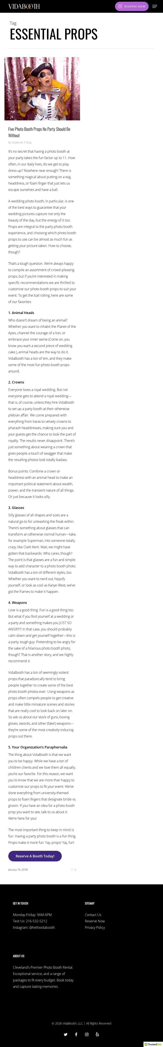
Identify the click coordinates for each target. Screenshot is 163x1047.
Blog (28, 142)
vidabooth (17, 142)
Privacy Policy (95, 927)
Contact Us (93, 914)
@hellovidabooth (42, 927)
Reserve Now (95, 921)
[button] (154, 6)
